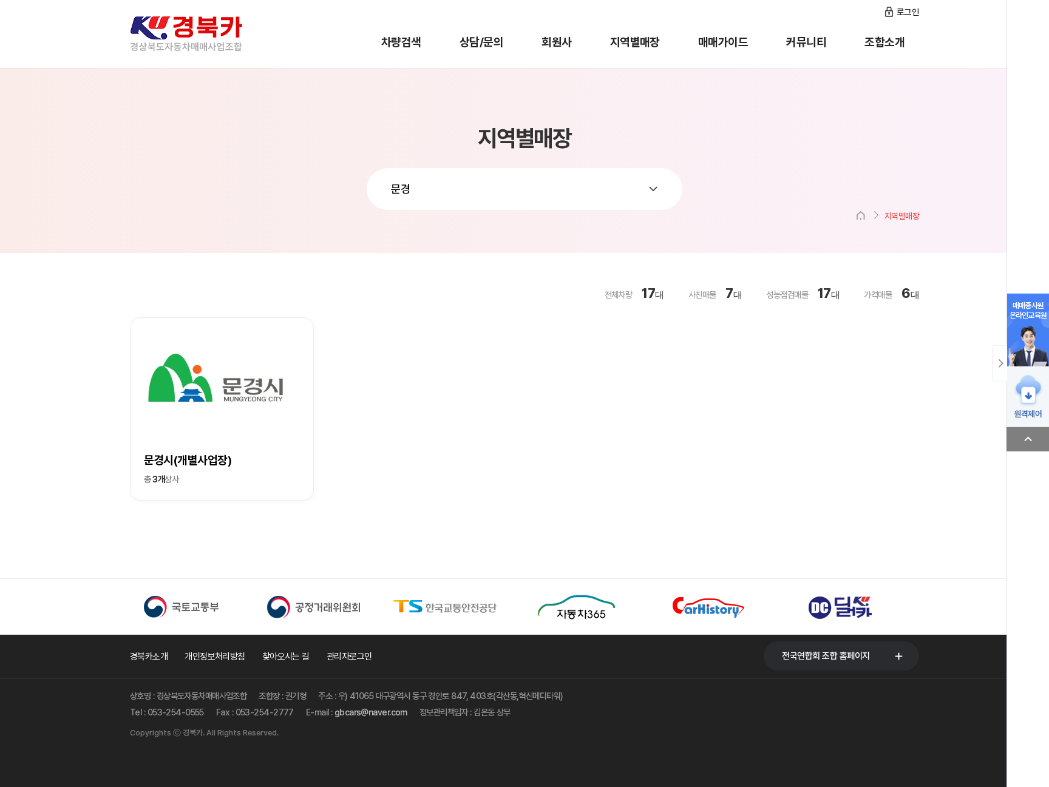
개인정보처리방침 (215, 656)
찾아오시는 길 (286, 656)
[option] (196, 607)
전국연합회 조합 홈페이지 (826, 655)
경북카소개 (149, 656)
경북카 (203, 34)
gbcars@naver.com (370, 712)
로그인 (908, 12)
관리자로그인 (349, 656)
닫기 (999, 363)
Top (1028, 439)
